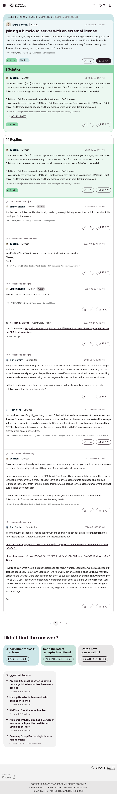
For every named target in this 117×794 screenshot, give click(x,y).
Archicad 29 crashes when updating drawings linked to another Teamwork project (31, 684)
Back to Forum (17, 659)
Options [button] (109, 17)
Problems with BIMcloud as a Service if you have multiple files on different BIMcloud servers (31, 723)
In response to (20, 201)
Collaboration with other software (25, 743)
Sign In (111, 5)
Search (94, 5)
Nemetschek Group (72, 791)
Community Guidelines (75, 787)
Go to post (18, 116)
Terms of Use (53, 787)
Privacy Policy (37, 787)
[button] (85, 60)
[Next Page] (66, 623)
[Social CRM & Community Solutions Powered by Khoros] (8, 776)
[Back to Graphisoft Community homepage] (18, 5)
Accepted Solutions (58, 659)
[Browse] (5, 5)
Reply (105, 60)
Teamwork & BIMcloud (20, 691)
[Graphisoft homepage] (103, 768)
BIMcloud (24, 60)
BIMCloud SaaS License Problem (27, 710)
